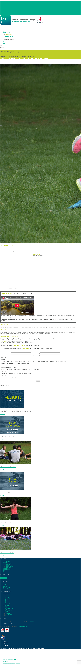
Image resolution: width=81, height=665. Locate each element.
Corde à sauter (7, 603)
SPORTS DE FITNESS (6, 593)
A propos (4, 584)
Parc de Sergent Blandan (9, 566)
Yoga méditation (8, 597)
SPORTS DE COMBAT (6, 605)
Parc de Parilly (7, 564)
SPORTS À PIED (5, 612)
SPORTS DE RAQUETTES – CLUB (8, 608)
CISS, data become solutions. (23, 626)
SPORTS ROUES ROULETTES (7, 610)
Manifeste (4, 585)
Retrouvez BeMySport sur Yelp (5, 633)
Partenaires (5, 586)
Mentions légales (41, 648)
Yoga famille (7, 595)
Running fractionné (8, 614)
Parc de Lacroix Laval (8, 565)
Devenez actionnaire (6, 587)
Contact (4, 11)
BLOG (4, 43)
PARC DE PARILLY (14, 58)
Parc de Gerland (8, 567)
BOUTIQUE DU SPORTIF (8, 9)
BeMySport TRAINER (6, 561)
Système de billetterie (13, 288)
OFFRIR (4, 570)
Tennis (6, 609)
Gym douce (7, 602)
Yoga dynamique (8, 598)
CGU (3, 571)
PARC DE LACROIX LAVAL (43, 58)
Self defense (7, 606)
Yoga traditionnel (8, 596)
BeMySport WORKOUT (6, 568)
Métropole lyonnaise (29, 648)
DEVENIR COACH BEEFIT (8, 7)
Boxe (6, 607)
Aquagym (6, 594)
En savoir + (32, 621)
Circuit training (7, 604)
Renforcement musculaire (9, 600)
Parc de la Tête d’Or (8, 563)
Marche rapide (7, 613)
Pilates (6, 601)
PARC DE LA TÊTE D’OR (5, 58)
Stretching (7, 599)
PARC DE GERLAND (22, 58)
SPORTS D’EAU (5, 611)
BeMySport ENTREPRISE (7, 569)
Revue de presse (5, 588)
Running (6, 615)
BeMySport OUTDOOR (6, 562)
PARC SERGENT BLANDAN (32, 58)
